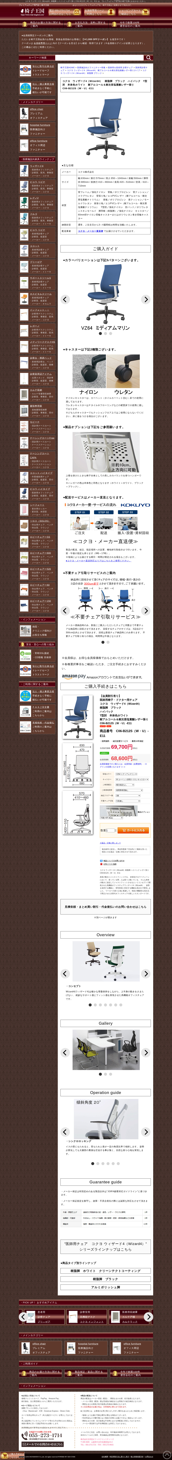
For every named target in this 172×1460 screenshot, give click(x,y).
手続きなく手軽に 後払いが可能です (43, 88)
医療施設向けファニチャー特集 (91, 67)
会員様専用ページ (43, 43)
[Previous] (65, 299)
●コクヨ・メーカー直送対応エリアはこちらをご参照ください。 (98, 561)
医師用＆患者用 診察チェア (121, 67)
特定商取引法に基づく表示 (119, 1457)
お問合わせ (149, 1457)
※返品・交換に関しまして (110, 843)
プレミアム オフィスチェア (39, 113)
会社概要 (105, 1457)
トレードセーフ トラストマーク (43, 70)
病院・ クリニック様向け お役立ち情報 (42, 630)
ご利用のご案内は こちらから (42, 711)
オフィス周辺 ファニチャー (38, 145)
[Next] (145, 299)
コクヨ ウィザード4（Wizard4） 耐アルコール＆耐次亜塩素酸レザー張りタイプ (104, 70)
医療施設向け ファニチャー (40, 129)
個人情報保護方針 (137, 1457)
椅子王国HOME (67, 67)
